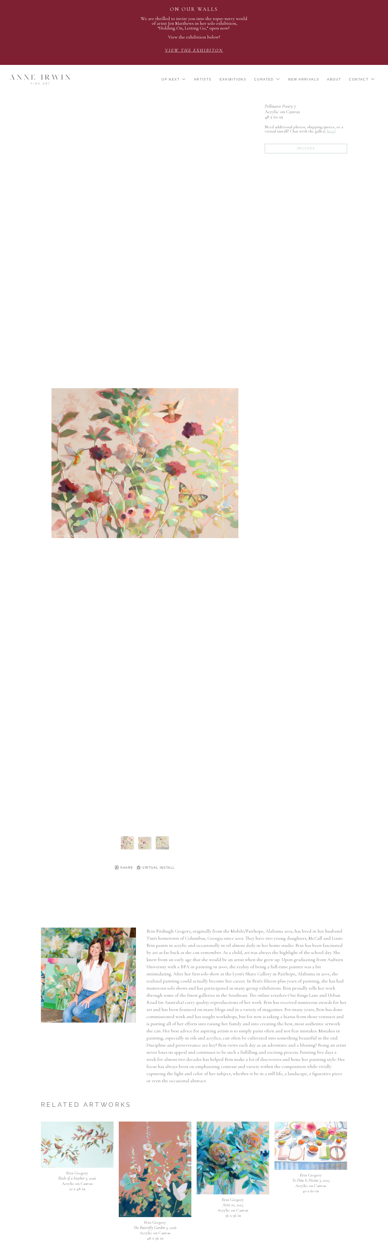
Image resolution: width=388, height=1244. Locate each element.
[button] (174, 79)
